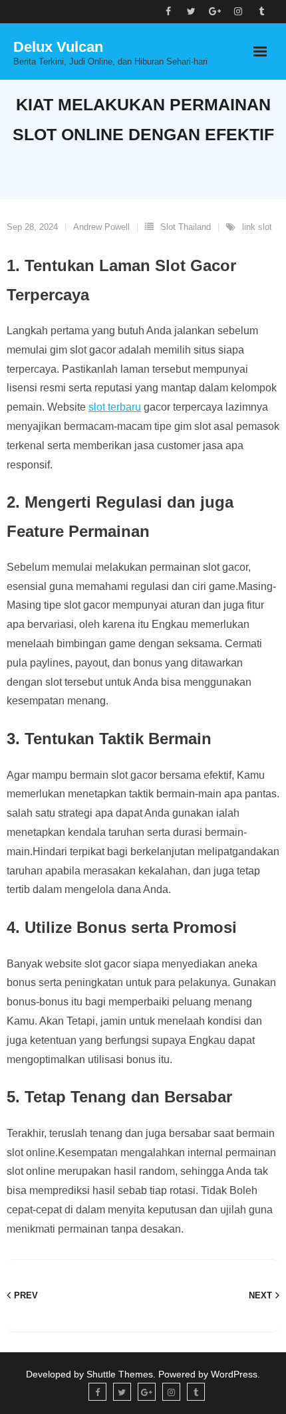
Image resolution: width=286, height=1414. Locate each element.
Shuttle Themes (119, 1374)
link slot (257, 227)
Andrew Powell (101, 227)
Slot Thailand (185, 227)
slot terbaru (114, 407)
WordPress (234, 1374)
